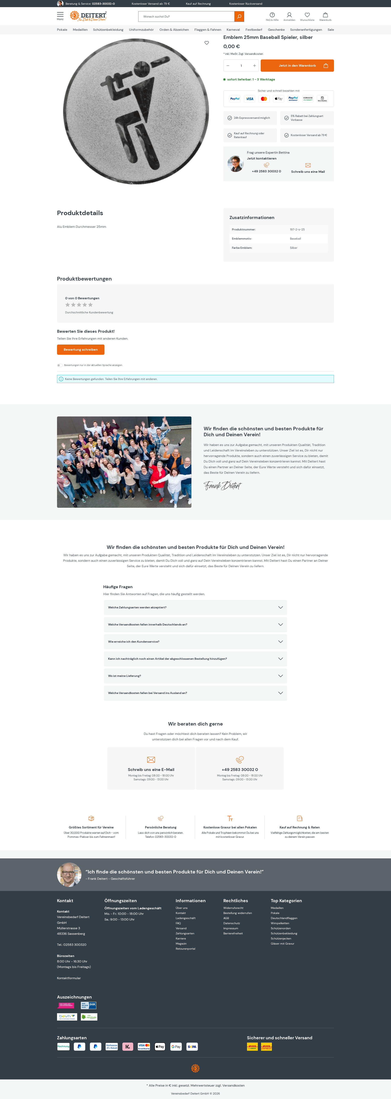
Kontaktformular (69, 978)
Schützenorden (281, 928)
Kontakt (181, 913)
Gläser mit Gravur (282, 943)
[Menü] (61, 16)
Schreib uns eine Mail (308, 172)
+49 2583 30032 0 (266, 171)
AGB (226, 918)
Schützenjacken (281, 938)
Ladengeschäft (186, 918)
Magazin (181, 943)
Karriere (181, 938)
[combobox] (186, 16)
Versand (181, 928)
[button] (195, 607)
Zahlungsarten (185, 933)
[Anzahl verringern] (228, 66)
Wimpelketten (280, 923)
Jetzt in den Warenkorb (297, 65)
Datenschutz (231, 923)
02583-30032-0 (103, 3)
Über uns (182, 908)
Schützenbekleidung (284, 933)
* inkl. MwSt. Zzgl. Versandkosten (243, 54)
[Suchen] (239, 16)
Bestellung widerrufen (237, 913)
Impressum (230, 928)
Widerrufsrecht (233, 908)
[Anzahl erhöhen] (254, 66)
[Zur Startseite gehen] (92, 16)
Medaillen (277, 908)
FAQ (178, 923)
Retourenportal (185, 948)
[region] (136, 113)
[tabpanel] (136, 226)
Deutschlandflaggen (284, 918)
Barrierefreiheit (233, 933)
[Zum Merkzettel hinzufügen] (206, 43)
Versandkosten (233, 1085)
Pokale (275, 913)
